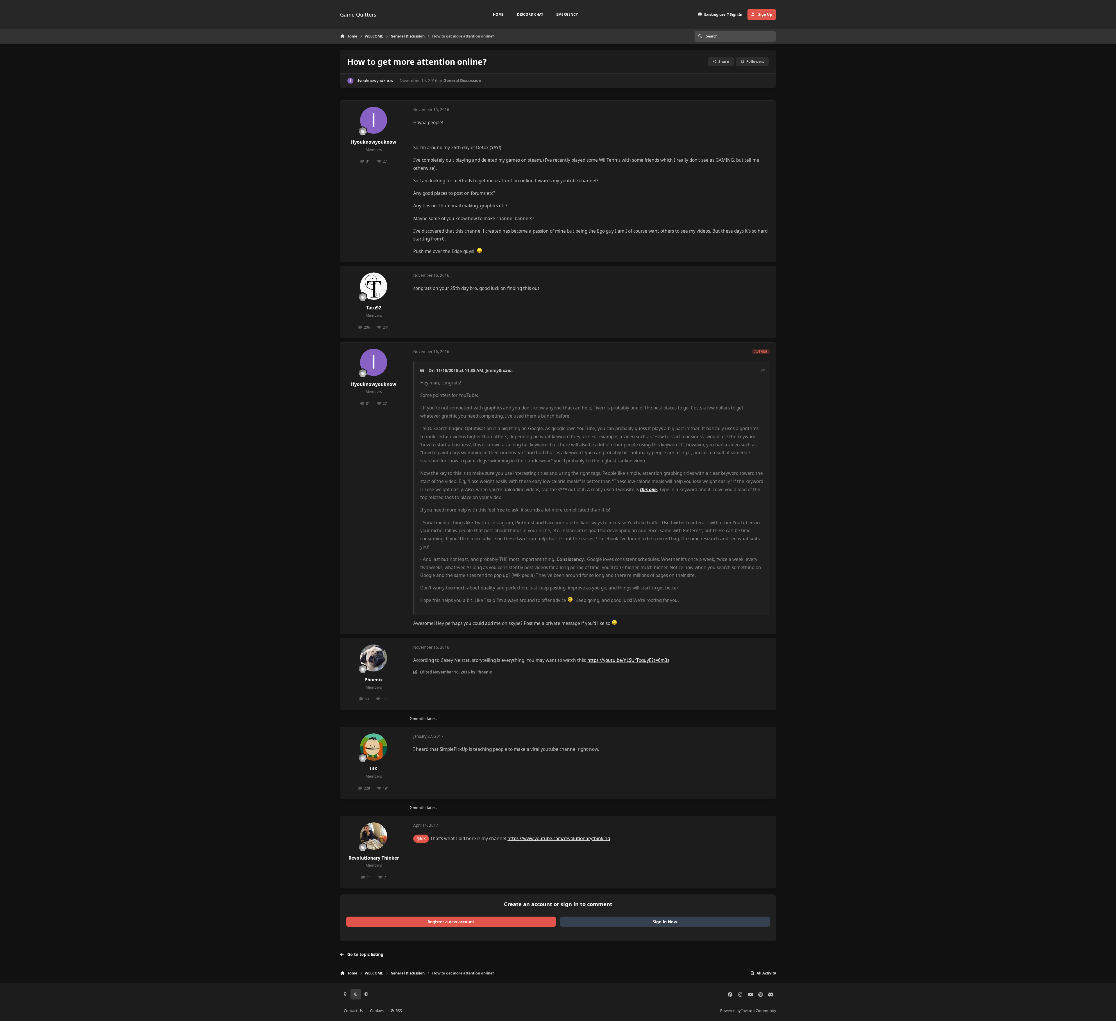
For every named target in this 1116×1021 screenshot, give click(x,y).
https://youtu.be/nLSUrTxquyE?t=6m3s (628, 660)
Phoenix (373, 680)
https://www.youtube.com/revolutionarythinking (558, 838)
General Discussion (462, 80)
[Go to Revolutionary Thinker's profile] (373, 836)
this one (648, 490)
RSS (398, 1010)
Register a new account (451, 921)
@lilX (421, 838)
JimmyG (494, 370)
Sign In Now (665, 921)
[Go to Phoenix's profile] (373, 658)
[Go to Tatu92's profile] (373, 286)
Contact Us (353, 1010)
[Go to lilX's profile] (373, 747)
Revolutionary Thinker (373, 858)
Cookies (377, 1010)
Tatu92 (373, 308)
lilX (373, 769)
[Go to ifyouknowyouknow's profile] (350, 81)
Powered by (748, 1010)
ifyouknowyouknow (375, 80)
